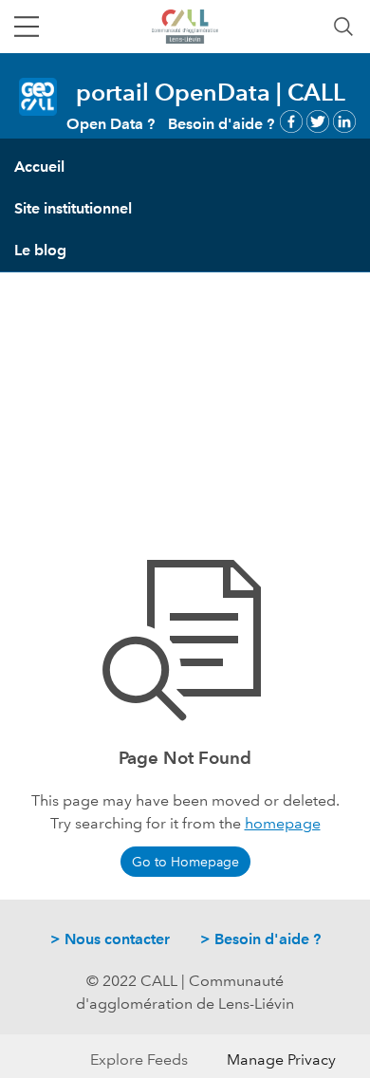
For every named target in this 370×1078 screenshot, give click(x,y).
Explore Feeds (139, 1059)
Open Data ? (110, 124)
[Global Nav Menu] (26, 26)
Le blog (40, 250)
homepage (283, 823)
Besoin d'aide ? (221, 124)
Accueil (39, 167)
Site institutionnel (73, 208)
